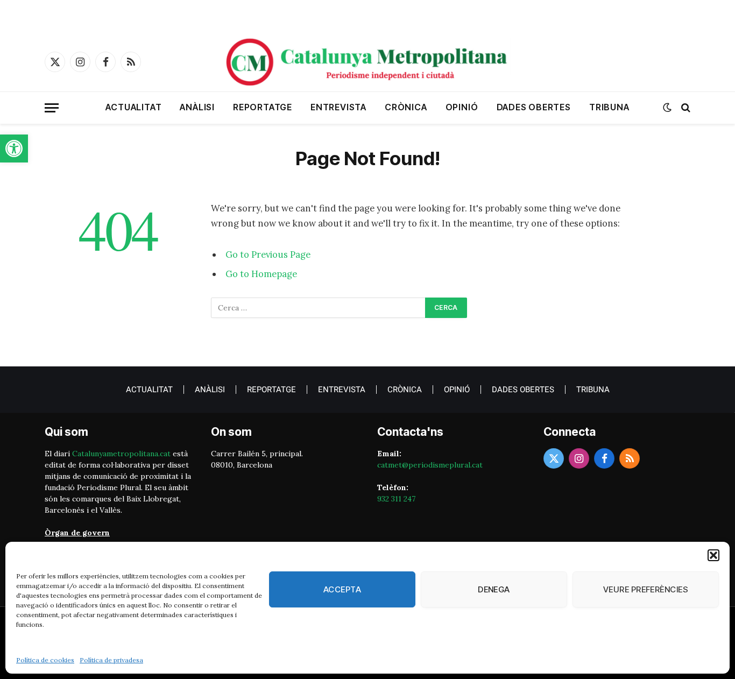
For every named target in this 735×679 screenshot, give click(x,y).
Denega (494, 589)
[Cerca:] (318, 308)
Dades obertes (534, 107)
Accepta (342, 589)
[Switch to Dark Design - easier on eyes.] (667, 107)
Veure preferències (645, 589)
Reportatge (262, 107)
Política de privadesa (111, 660)
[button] (14, 148)
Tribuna (609, 107)
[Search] (684, 108)
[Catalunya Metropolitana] (367, 61)
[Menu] (52, 108)
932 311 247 (396, 499)
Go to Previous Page (267, 254)
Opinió (462, 107)
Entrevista (338, 107)
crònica (406, 107)
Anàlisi (197, 107)
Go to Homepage (261, 274)
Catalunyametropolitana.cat (121, 453)
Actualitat (133, 107)
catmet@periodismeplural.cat (430, 465)
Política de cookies (45, 660)
